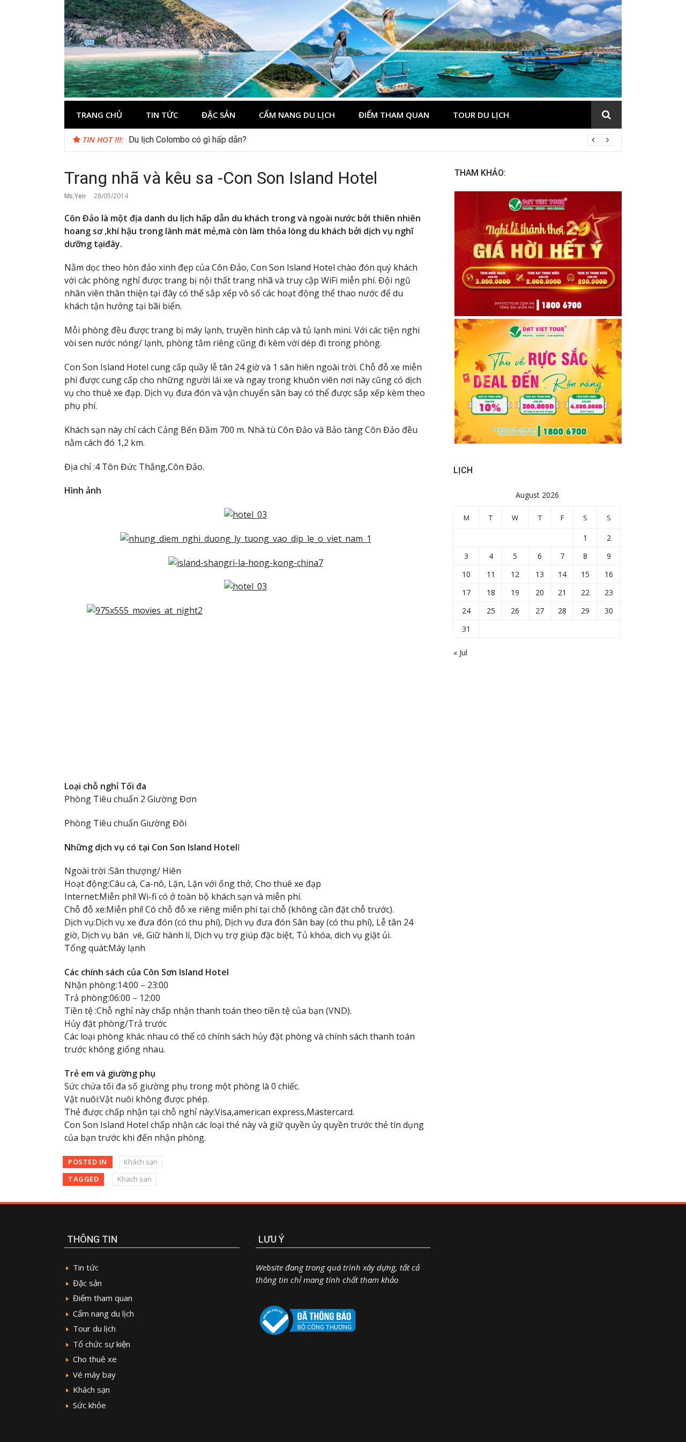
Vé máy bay (94, 1374)
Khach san (134, 1179)
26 (515, 611)
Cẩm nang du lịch (297, 114)
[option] (371, 140)
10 (466, 574)
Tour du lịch (481, 114)
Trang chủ (99, 114)
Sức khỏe (89, 1405)
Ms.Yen (75, 195)
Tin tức (162, 114)
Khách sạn (141, 1162)
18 (491, 592)
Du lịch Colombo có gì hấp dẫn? (188, 140)
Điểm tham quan (394, 114)
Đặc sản (218, 114)
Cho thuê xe (95, 1359)
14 (562, 574)
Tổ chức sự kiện (101, 1344)
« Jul (460, 652)
